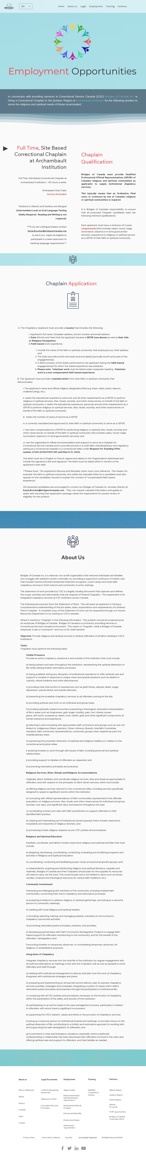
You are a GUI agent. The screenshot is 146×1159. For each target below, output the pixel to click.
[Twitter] (69, 1148)
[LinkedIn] (76, 1148)
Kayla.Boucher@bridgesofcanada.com (47, 231)
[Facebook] (62, 1148)
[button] (72, 6)
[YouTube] (83, 1148)
